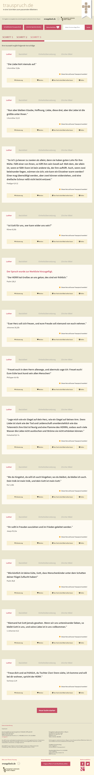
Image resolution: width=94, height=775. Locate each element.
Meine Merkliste (52, 27)
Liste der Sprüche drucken (33, 27)
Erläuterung (19, 80)
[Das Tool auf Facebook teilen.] (82, 765)
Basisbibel (23, 54)
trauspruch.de (18, 5)
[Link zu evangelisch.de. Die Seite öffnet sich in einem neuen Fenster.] (52, 20)
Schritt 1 (7, 37)
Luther (9, 54)
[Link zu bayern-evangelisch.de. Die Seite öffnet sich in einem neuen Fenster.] (68, 20)
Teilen (82, 80)
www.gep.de (4, 736)
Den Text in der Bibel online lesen (63, 80)
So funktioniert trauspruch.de (12, 27)
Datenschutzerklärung (7, 725)
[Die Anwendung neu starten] (87, 18)
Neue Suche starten (47, 710)
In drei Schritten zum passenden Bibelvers (20, 9)
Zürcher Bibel (66, 54)
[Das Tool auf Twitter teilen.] (88, 765)
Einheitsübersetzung (47, 54)
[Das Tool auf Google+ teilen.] (82, 770)
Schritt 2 (22, 37)
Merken (40, 80)
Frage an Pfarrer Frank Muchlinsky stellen (56, 764)
